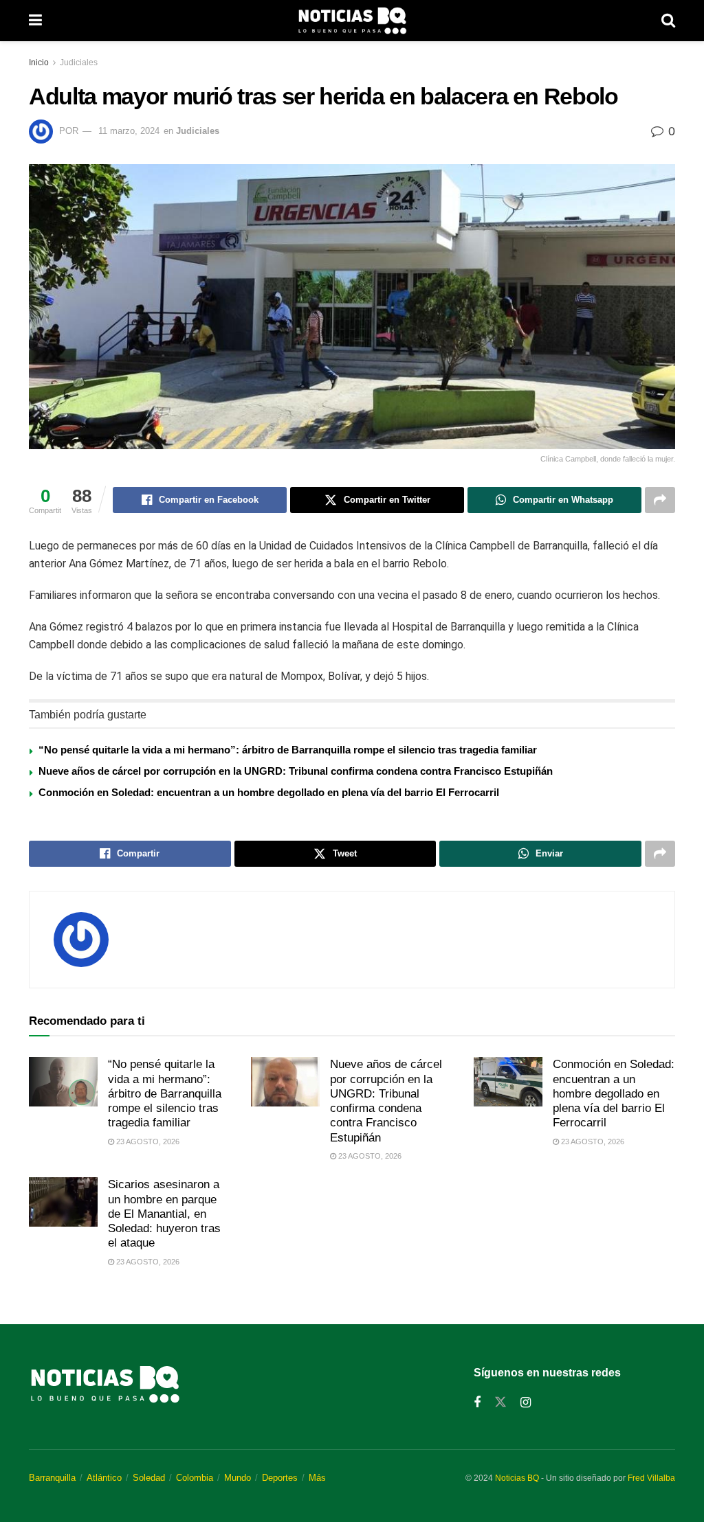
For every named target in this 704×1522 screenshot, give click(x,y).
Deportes (280, 1478)
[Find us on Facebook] (477, 1403)
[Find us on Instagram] (525, 1403)
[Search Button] (668, 20)
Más (317, 1478)
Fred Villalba (651, 1478)
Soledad (149, 1478)
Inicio (39, 62)
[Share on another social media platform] (660, 500)
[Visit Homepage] (352, 20)
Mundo (237, 1478)
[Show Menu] (35, 20)
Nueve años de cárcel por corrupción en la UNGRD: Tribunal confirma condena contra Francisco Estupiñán (295, 771)
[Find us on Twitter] (500, 1402)
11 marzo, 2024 (129, 131)
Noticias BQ (517, 1478)
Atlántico (104, 1478)
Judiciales (79, 62)
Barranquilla (52, 1478)
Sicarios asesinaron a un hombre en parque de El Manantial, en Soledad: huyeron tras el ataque (164, 1213)
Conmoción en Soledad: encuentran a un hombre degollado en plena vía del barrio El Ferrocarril (268, 792)
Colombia (194, 1478)
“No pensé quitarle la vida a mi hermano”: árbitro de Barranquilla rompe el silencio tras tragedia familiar (287, 750)
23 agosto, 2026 (146, 1141)
